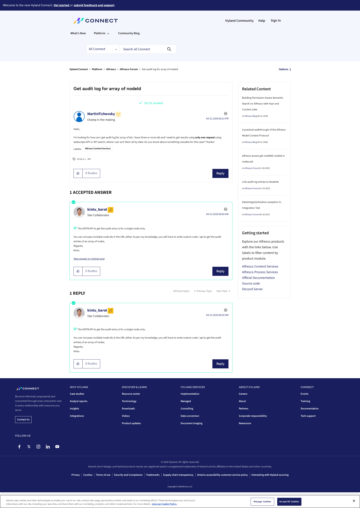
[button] (78, 173)
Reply (220, 173)
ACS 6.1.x (81, 159)
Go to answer (153, 103)
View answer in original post (89, 259)
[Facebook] (19, 446)
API (89, 159)
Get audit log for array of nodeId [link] (160, 69)
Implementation (190, 394)
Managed (186, 401)
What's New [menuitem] (78, 33)
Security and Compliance (128, 475)
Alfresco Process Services (260, 272)
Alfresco (111, 69)
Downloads (128, 409)
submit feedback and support (94, 5)
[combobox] (147, 49)
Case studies (77, 394)
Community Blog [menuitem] (129, 33)
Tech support (308, 416)
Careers (243, 394)
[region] (180, 501)
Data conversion (190, 416)
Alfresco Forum (129, 69)
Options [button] (283, 69)
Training (305, 401)
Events (304, 394)
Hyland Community (239, 20)
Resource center (131, 394)
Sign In (276, 20)
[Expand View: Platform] (108, 33)
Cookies (87, 475)
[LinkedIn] (47, 446)
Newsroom (245, 423)
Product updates (131, 423)
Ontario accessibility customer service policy (222, 475)
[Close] (354, 501)
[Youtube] (57, 446)
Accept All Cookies (289, 501)
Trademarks (152, 475)
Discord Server (252, 289)
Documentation (310, 409)
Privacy (75, 475)
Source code (251, 283)
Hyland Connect (79, 69)
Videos (126, 416)
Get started (61, 5)
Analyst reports (78, 401)
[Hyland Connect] (95, 20)
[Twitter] (29, 446)
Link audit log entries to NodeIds (260, 182)
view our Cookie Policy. (164, 504)
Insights (74, 409)
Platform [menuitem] (99, 33)
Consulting (187, 409)
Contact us (23, 419)
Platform (97, 69)
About (242, 401)
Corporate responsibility (253, 416)
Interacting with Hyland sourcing (270, 475)
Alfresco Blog (250, 116)
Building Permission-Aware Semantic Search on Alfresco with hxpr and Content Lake (262, 103)
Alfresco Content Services (98, 148)
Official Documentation (258, 277)
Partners (243, 409)
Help (261, 20)
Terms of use (103, 475)
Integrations (77, 416)
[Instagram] (38, 446)
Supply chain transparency (178, 475)
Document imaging (191, 423)
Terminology (129, 401)
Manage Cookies (262, 501)
